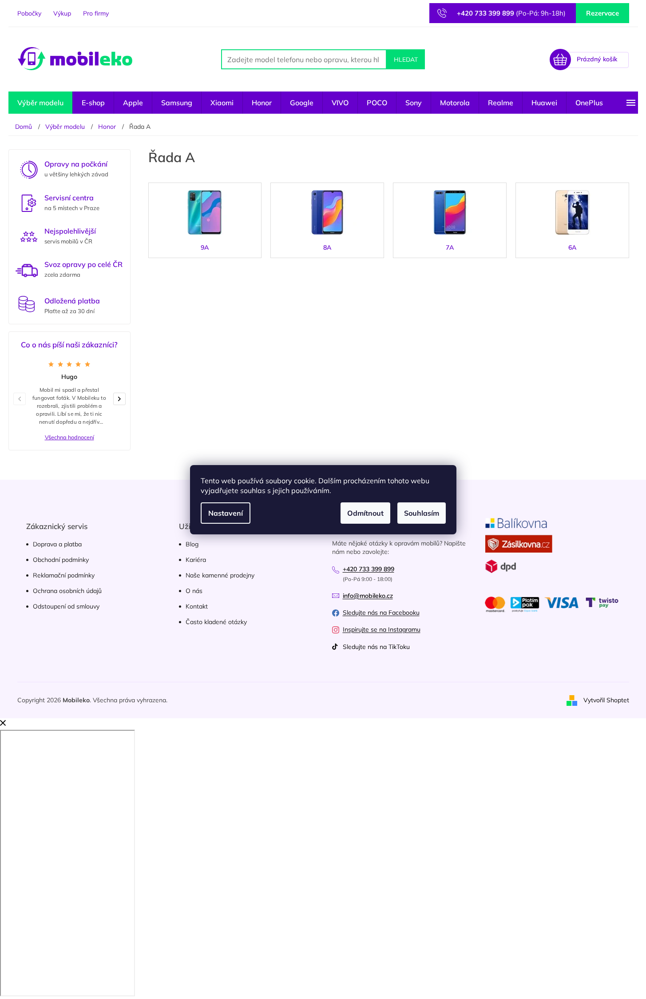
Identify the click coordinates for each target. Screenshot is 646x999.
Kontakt (197, 606)
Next (123, 398)
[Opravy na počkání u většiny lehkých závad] (29, 168)
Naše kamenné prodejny (220, 575)
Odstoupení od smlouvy (66, 606)
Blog (192, 544)
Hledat (406, 60)
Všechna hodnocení (69, 437)
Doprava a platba (57, 544)
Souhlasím (421, 513)
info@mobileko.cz (368, 596)
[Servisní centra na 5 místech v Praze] (29, 202)
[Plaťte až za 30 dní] (27, 304)
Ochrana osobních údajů (67, 591)
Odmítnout (365, 513)
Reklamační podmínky (64, 575)
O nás (194, 591)
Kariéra (196, 560)
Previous (23, 398)
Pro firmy (96, 13)
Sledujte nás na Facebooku (381, 613)
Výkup (62, 13)
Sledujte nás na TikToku (376, 647)
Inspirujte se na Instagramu (381, 629)
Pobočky (29, 13)
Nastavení (225, 513)
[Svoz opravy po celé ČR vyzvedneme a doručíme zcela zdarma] (27, 270)
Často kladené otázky (216, 622)
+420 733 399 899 (368, 569)
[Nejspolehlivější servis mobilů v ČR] (29, 235)
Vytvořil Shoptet (606, 700)
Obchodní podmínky (61, 560)
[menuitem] (40, 103)
